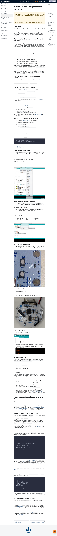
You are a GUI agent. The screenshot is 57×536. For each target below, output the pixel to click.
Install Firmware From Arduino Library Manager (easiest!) (51, 9)
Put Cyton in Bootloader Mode (51, 31)
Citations (44, 1)
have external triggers (40, 508)
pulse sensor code (20, 506)
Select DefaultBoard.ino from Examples (51, 25)
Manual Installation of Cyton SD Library (51, 14)
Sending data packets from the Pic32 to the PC (51, 39)
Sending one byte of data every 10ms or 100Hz (51, 43)
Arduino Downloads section (20, 53)
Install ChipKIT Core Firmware (50, 20)
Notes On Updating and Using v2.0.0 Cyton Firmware (52, 36)
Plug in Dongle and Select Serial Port (51, 28)
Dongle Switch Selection (51, 26)
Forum (29, 1)
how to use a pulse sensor (32, 508)
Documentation (35, 1)
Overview (49, 4)
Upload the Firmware (51, 32)
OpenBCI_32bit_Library (26, 89)
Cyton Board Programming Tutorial (38, 407)
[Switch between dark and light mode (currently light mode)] (47, 1)
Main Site (21, 1)
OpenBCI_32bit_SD (25, 105)
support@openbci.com (21, 16)
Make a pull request (21, 514)
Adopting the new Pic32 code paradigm (51, 45)
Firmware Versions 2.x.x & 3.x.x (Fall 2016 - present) (52, 6)
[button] (6, 3)
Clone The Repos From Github (51, 18)
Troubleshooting (50, 33)
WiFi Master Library (25, 120)
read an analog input (17, 510)
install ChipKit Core (28, 85)
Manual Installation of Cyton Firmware (51, 12)
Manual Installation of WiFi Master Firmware (51, 16)
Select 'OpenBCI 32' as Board (51, 23)
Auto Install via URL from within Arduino (30, 154)
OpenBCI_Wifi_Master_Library (20, 147)
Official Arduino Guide (36, 79)
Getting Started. (32, 22)
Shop (26, 1)
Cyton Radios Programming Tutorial (35, 391)
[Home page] (15, 4)
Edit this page (17, 517)
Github (40, 1)
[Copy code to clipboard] (44, 139)
